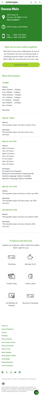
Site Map (5, 336)
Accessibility (6, 359)
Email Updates (6, 352)
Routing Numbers (7, 362)
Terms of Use (6, 349)
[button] (35, 2)
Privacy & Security (8, 346)
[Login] (31, 2)
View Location (13, 19)
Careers (4, 332)
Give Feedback (8, 365)
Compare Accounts (21, 65)
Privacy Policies (7, 339)
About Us (5, 326)
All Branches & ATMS (9, 356)
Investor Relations (7, 329)
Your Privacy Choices (8, 342)
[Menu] (2, 2)
